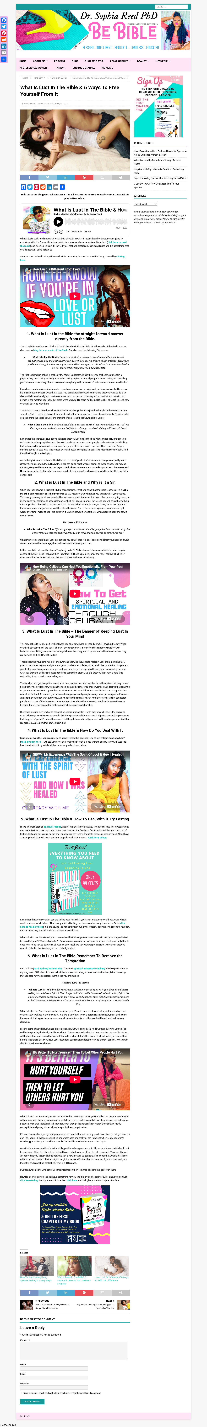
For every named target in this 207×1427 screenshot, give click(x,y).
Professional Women (33, 68)
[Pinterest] (4, 33)
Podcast (59, 61)
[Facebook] (4, 20)
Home (22, 61)
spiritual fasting (52, 826)
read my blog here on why (48, 968)
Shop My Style (94, 61)
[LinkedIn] (4, 46)
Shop (75, 61)
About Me (39, 61)
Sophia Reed (30, 103)
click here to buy (29, 1180)
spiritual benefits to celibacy (89, 968)
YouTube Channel (84, 68)
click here (72, 1180)
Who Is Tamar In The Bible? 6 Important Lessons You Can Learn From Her (74, 1280)
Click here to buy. (97, 837)
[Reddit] (4, 39)
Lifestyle (162, 61)
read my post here (31, 741)
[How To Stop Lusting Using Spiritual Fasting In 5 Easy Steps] (37, 1266)
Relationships (119, 61)
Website (24, 1383)
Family (60, 68)
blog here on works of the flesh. (51, 350)
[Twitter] (4, 26)
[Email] (4, 52)
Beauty (142, 61)
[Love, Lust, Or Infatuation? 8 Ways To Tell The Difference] (112, 1266)
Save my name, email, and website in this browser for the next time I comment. (62, 1393)
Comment (25, 1340)
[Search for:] (171, 6)
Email (23, 1374)
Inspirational (47, 103)
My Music (107, 68)
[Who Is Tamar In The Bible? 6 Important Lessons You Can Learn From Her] (74, 1266)
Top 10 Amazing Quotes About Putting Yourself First (160, 178)
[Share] (4, 59)
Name (23, 1364)
